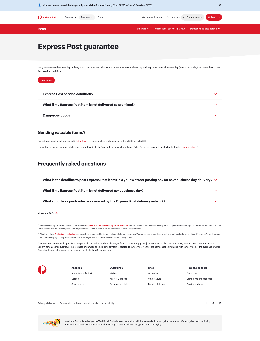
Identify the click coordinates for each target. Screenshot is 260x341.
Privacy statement (47, 303)
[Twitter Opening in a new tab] (213, 303)
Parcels (42, 29)
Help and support (154, 17)
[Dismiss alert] (220, 5)
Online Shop (154, 273)
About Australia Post (82, 273)
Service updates (195, 284)
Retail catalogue (156, 284)
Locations (175, 17)
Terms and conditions (70, 303)
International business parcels (170, 29)
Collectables (154, 279)
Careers (75, 279)
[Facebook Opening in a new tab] (207, 303)
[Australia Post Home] (47, 17)
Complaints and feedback (199, 279)
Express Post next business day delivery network (107, 226)
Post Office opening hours (66, 234)
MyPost (113, 273)
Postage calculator (119, 284)
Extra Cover (81, 141)
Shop (100, 17)
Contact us (192, 273)
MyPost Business (118, 279)
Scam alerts (78, 284)
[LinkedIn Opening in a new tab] (220, 303)
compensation (189, 147)
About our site (91, 303)
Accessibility (107, 303)
